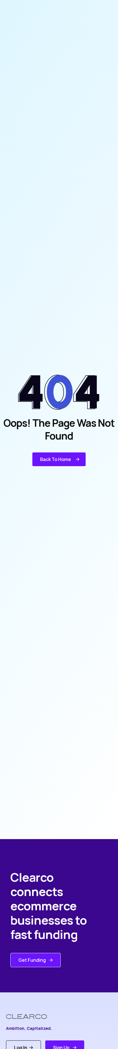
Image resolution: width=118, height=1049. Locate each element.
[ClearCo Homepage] (31, 1016)
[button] (59, 459)
